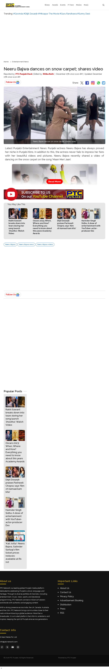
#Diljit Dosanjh (31, 13)
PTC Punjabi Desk (24, 74)
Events (62, 5)
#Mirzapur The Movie (48, 13)
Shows (47, 5)
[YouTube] (13, 647)
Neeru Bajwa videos (45, 244)
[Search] (103, 5)
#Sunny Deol (83, 13)
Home (6, 62)
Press (62, 608)
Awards (55, 5)
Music (86, 5)
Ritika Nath (48, 74)
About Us (64, 588)
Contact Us (65, 592)
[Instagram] (18, 647)
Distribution (65, 604)
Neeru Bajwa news (26, 244)
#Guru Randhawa (68, 13)
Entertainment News (20, 62)
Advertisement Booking (71, 600)
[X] (7, 647)
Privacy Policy (67, 596)
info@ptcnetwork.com (9, 642)
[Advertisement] (54, 37)
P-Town (71, 5)
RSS (62, 613)
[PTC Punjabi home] (18, 4)
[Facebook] (2, 647)
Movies (79, 5)
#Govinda (18, 13)
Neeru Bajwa (10, 244)
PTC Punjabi (71, 658)
